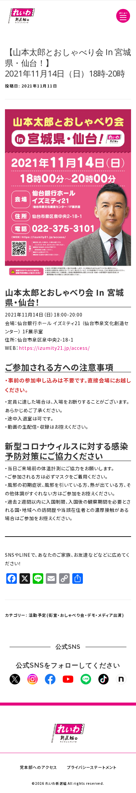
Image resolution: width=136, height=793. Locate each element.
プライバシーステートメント (92, 767)
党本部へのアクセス (38, 767)
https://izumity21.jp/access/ (54, 348)
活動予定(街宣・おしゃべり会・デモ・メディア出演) (76, 615)
